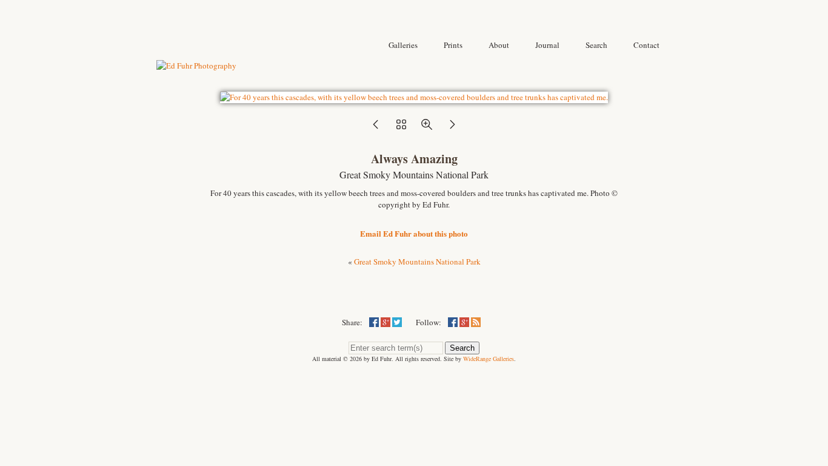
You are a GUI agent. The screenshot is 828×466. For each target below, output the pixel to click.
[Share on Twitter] (397, 322)
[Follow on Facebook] (453, 322)
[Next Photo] (452, 128)
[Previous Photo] (375, 128)
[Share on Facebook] (374, 322)
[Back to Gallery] (414, 97)
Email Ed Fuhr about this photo (414, 233)
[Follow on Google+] (464, 322)
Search (462, 348)
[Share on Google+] (385, 322)
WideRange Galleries (488, 358)
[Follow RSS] (476, 322)
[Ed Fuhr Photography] (196, 65)
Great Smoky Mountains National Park (417, 261)
